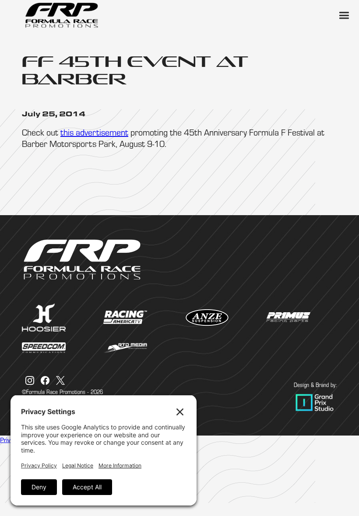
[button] (343, 15)
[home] (61, 15)
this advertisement (94, 132)
